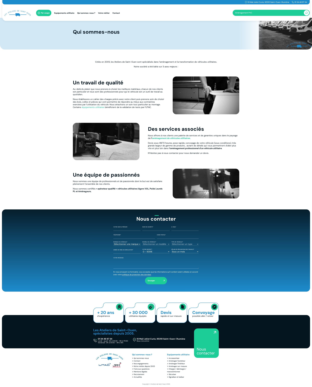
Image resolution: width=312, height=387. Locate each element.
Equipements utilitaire (64, 13)
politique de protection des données (136, 274)
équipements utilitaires (93, 107)
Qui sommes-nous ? (86, 13)
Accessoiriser (174, 358)
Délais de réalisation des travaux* (182, 249)
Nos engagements (141, 363)
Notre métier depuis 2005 (144, 366)
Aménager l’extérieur (177, 361)
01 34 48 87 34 (300, 2)
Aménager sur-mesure (178, 366)
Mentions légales (140, 372)
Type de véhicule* (177, 242)
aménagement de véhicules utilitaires (171, 138)
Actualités (138, 377)
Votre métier (104, 13)
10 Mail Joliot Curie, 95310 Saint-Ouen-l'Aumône (268, 2)
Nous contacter (206, 351)
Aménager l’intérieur (177, 363)
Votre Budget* (147, 249)
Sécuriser (172, 374)
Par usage (45, 13)
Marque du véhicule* (120, 242)
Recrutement (139, 374)
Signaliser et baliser (176, 377)
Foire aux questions (141, 369)
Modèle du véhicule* (149, 242)
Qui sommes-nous (141, 358)
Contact (116, 13)
